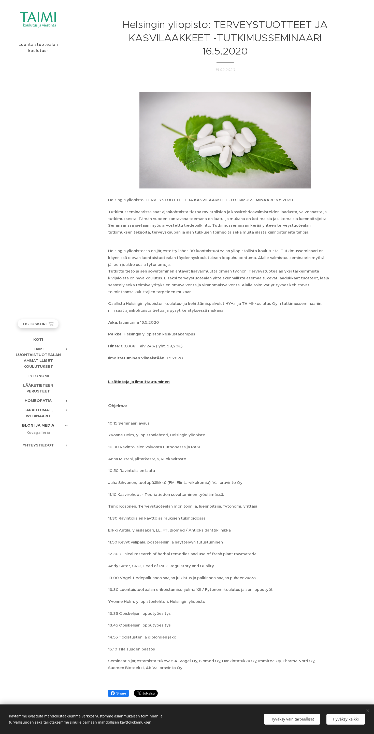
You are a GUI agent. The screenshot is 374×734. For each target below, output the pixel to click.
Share (121, 693)
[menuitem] (38, 339)
